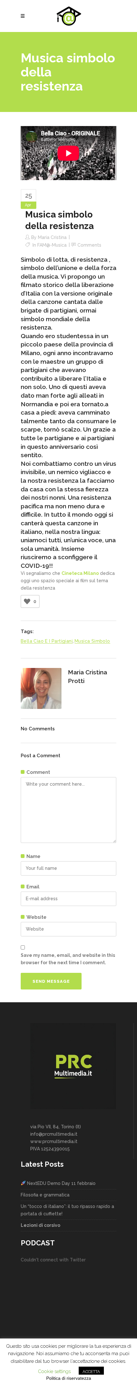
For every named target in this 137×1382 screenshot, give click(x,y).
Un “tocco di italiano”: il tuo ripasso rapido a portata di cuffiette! (67, 1210)
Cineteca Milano (80, 573)
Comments (89, 245)
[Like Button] (27, 601)
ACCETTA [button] (91, 1371)
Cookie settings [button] (54, 1371)
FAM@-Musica (52, 245)
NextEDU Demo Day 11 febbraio (61, 1183)
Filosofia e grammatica (45, 1194)
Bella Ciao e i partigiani (47, 641)
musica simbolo (92, 641)
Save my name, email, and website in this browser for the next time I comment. (68, 959)
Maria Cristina (52, 237)
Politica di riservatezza (68, 1378)
